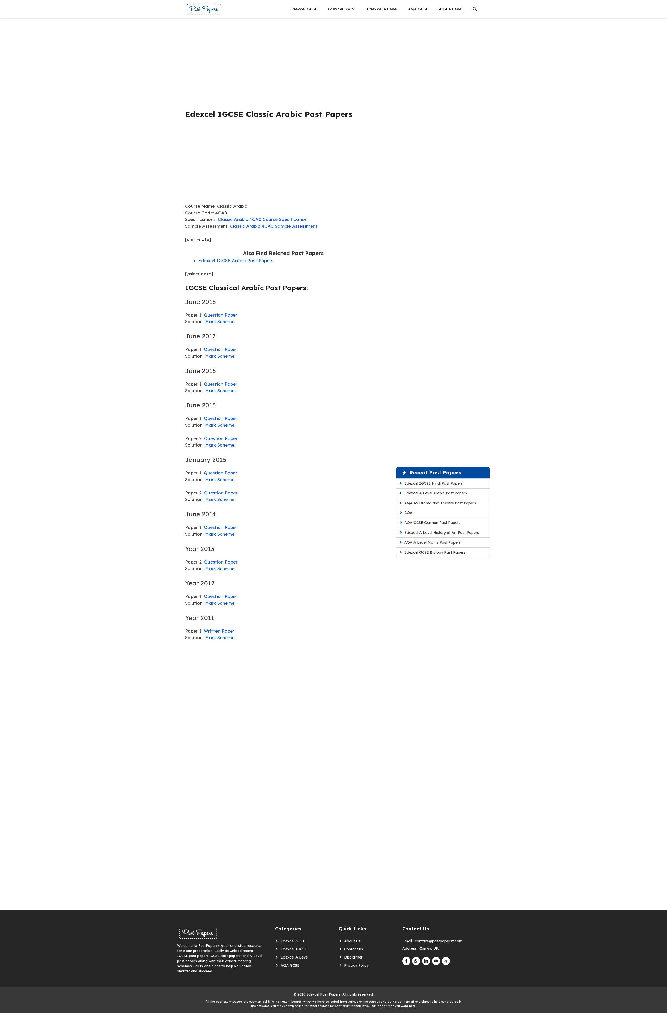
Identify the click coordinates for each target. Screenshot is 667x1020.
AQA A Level (450, 9)
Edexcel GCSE (303, 9)
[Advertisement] (283, 61)
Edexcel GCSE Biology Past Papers (434, 552)
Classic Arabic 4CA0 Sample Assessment (274, 226)
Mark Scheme (219, 321)
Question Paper (220, 315)
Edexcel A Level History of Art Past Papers (441, 532)
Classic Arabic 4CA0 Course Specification (262, 219)
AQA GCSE (418, 9)
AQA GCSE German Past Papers (432, 522)
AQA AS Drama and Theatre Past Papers (440, 503)
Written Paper (219, 631)
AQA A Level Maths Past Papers (432, 542)
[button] (475, 9)
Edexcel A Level (382, 9)
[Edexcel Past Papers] (204, 9)
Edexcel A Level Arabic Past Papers (435, 493)
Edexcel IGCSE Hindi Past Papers (433, 483)
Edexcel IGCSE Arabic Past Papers (235, 260)
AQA (408, 512)
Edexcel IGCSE (342, 9)
